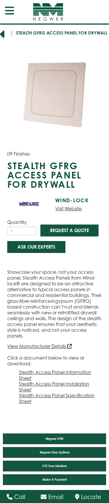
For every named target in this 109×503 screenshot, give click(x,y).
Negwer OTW (54, 438)
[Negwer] (43, 12)
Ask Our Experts (36, 247)
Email (55, 496)
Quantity (17, 222)
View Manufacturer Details (37, 346)
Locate (90, 496)
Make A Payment (54, 479)
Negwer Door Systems (54, 452)
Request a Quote (69, 230)
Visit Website (68, 209)
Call (18, 496)
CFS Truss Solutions (54, 466)
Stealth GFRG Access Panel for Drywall (62, 33)
